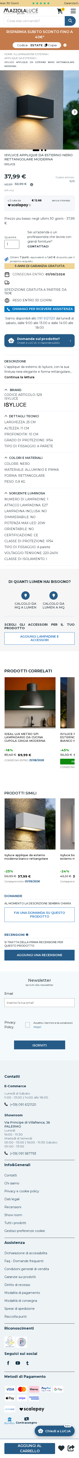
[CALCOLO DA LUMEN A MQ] (53, 595)
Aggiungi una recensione (39, 955)
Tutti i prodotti (15, 1223)
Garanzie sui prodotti (20, 1277)
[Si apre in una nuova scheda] (9, 1343)
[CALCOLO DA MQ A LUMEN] (25, 595)
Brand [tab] (15, 390)
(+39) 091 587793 (23, 1154)
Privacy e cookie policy (21, 1191)
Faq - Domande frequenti (23, 1261)
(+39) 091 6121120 (23, 1105)
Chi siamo (11, 1183)
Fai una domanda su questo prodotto (39, 914)
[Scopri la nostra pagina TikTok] (27, 1363)
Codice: (37, 45)
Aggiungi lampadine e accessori (39, 638)
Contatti (12, 1077)
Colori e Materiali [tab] (26, 458)
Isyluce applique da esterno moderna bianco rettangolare (26, 856)
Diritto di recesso (17, 1285)
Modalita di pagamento (22, 1293)
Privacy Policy (10, 1024)
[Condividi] (71, 1448)
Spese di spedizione (19, 1309)
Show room (13, 1215)
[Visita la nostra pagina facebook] (8, 1363)
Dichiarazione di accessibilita (25, 1253)
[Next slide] (74, 112)
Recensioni (12, 1207)
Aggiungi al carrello (30, 1448)
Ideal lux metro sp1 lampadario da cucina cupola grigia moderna (24, 737)
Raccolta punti (15, 1317)
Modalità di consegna (20, 1301)
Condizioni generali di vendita (26, 1269)
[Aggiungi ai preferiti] (61, 1448)
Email (8, 994)
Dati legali (12, 1199)
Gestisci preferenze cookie (24, 1231)
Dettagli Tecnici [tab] (24, 416)
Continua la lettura (19, 377)
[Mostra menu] (73, 11)
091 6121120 (46, 318)
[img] (31, 184)
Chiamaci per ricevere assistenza (42, 309)
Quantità (10, 237)
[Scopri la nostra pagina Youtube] (18, 1363)
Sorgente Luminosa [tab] (27, 493)
